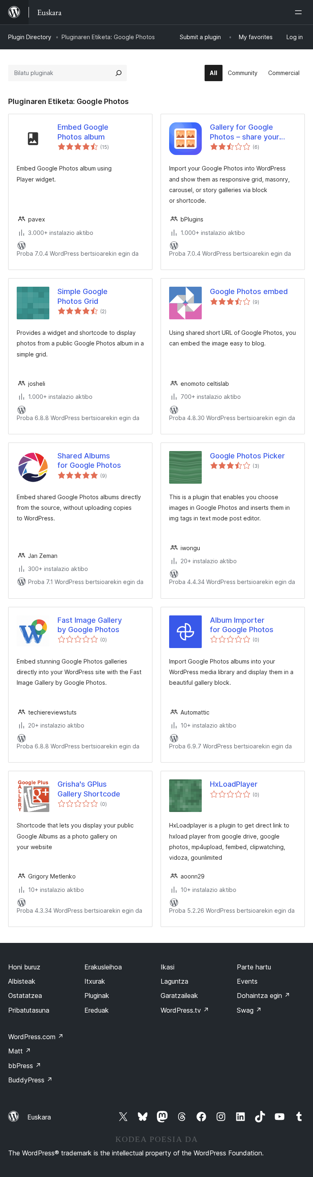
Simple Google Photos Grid (82, 296)
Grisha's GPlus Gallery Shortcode (88, 789)
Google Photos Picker (247, 455)
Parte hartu (254, 967)
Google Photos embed (249, 291)
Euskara (39, 1117)
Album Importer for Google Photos (241, 625)
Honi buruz (24, 967)
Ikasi (167, 967)
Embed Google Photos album (82, 132)
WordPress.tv (185, 1010)
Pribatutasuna (28, 1010)
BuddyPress (30, 1080)
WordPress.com (36, 1037)
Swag (249, 1010)
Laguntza (174, 981)
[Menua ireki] (300, 12)
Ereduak (96, 1010)
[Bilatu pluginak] (118, 73)
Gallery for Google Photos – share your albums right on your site (253, 132)
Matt (19, 1051)
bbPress (24, 1066)
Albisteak (21, 981)
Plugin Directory (29, 36)
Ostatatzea (25, 995)
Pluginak (96, 995)
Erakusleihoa (103, 967)
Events (247, 981)
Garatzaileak (179, 995)
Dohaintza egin (263, 995)
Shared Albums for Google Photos (89, 460)
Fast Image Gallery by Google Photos (89, 625)
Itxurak (94, 981)
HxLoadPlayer (234, 784)
